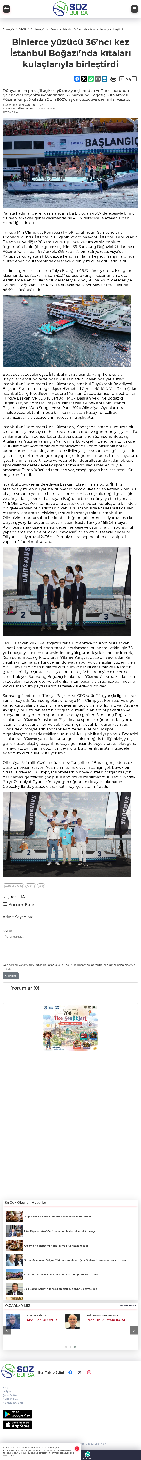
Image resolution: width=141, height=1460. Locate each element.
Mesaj (8, 931)
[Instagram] (89, 1372)
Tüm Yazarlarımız (127, 1305)
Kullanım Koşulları (13, 1403)
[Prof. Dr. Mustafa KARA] (72, 1321)
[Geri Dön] (6, 9)
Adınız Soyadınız (18, 917)
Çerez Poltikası (11, 1395)
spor (7, 465)
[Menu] (134, 9)
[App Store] (70, 1424)
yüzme (63, 90)
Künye (6, 1387)
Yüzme (9, 99)
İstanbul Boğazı (13, 885)
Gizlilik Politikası (11, 1399)
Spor (56, 388)
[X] (79, 1372)
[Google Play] (70, 1414)
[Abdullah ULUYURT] (13, 1321)
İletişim (7, 1391)
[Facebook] (70, 1372)
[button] (7, 1330)
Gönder (10, 976)
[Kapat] (77, 1448)
